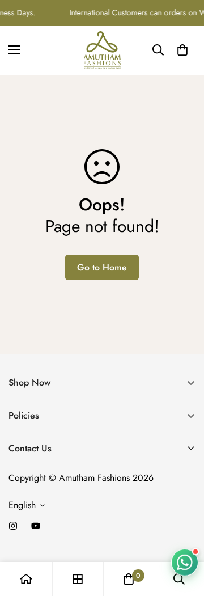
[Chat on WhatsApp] (184, 562)
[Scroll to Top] (183, 536)
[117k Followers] (13, 525)
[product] (26, 579)
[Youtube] (35, 525)
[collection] (77, 579)
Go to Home (102, 267)
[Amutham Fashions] (102, 50)
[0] (182, 50)
